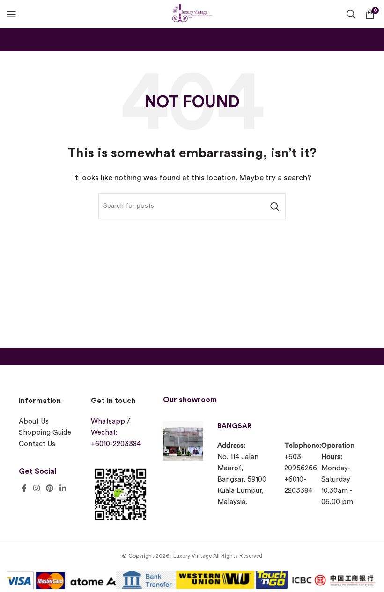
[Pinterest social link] (49, 488)
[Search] (351, 14)
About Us (34, 421)
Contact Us (37, 443)
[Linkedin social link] (63, 488)
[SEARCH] (275, 206)
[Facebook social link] (24, 488)
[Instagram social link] (36, 488)
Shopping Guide (45, 432)
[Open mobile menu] (11, 14)
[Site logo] (192, 12)
